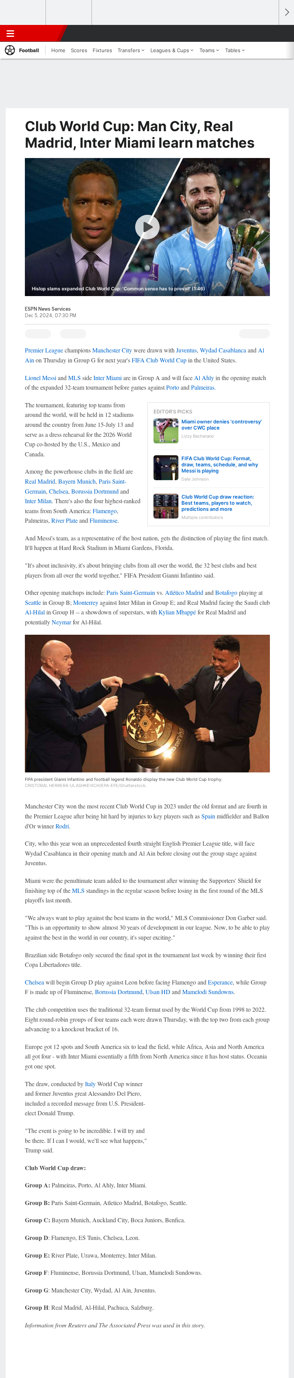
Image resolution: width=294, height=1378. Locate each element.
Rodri (62, 826)
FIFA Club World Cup (159, 360)
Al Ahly (204, 378)
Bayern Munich (77, 481)
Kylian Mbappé (177, 612)
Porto (172, 387)
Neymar (61, 622)
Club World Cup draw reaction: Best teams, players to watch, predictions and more (217, 503)
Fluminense (104, 520)
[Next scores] (286, 12)
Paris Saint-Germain (130, 592)
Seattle (33, 602)
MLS (74, 378)
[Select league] (23, 12)
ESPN (41, 33)
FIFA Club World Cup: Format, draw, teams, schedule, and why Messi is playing (219, 464)
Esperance (220, 982)
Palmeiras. (203, 387)
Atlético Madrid (184, 592)
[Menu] (10, 33)
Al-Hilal (35, 612)
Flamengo (105, 511)
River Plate (64, 520)
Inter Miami (107, 378)
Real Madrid (40, 481)
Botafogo (226, 592)
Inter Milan (38, 501)
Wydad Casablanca (223, 350)
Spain (208, 816)
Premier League (44, 350)
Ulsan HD (157, 992)
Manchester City (112, 350)
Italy (90, 1084)
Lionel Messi (40, 378)
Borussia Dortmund (95, 491)
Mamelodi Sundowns (208, 992)
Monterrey (85, 602)
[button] (269, 33)
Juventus (186, 350)
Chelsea (58, 491)
